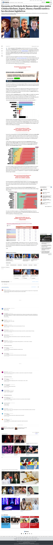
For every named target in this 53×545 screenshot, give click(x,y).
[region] (20, 357)
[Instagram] (27, 533)
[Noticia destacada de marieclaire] (15, 517)
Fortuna (24, 537)
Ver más (49, 254)
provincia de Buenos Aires (22, 57)
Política (16, 2)
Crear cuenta (37, 281)
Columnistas (43, 187)
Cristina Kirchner (24, 50)
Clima (18, 536)
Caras (35, 0)
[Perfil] (6, 515)
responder (5, 292)
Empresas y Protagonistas (35, 536)
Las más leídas (43, 234)
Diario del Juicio (51, 536)
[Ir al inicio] (6, 2)
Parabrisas (26, 537)
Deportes (20, 536)
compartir (34, 292)
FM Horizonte (35, 537)
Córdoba (25, 536)
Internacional (15, 536)
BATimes (32, 537)
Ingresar (44, 2)
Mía (30, 537)
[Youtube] (25, 533)
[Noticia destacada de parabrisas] (34, 517)
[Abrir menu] (1, 2)
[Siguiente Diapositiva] (38, 274)
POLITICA (2, 4)
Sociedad (21, 2)
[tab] (5, 287)
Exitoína (38, 0)
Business (31, 0)
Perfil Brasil (40, 0)
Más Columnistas (48, 206)
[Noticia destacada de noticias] (5, 517)
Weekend (21, 537)
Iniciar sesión (33, 281)
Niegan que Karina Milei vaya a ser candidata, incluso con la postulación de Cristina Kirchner (22, 218)
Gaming (46, 536)
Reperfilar (27, 536)
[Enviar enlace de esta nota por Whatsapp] (2, 51)
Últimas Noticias (12, 2)
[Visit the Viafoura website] (37, 432)
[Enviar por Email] (2, 53)
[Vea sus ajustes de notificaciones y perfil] (51, 2)
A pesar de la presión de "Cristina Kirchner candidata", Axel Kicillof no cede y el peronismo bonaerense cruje (22, 129)
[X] (23, 533)
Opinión (19, 2)
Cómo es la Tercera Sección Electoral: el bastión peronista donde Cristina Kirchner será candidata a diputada (22, 176)
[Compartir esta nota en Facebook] (2, 46)
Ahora (1, 536)
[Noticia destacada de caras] (24, 517)
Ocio (22, 536)
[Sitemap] (31, 533)
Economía (9, 536)
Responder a (6, 348)
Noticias (33, 0)
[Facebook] (21, 533)
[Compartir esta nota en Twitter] (2, 48)
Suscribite (47, 2)
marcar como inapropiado (37, 293)
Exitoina (44, 536)
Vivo (47, 536)
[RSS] (29, 533)
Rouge (29, 537)
